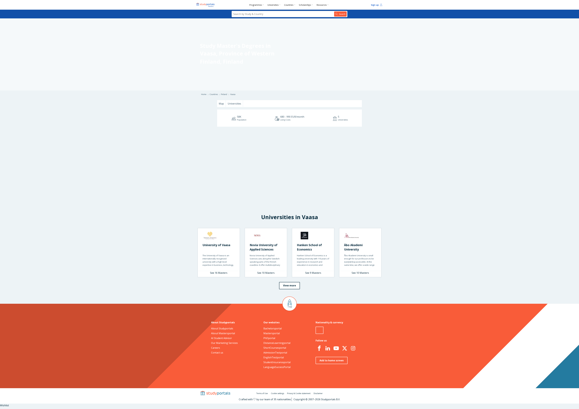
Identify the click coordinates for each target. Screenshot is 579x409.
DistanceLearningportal (276, 343)
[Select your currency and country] (319, 330)
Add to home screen (332, 360)
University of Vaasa (216, 245)
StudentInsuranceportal (277, 362)
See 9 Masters (313, 272)
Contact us (217, 352)
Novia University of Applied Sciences (263, 247)
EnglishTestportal (273, 357)
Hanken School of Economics (309, 247)
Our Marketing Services (224, 343)
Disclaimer (318, 393)
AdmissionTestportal (275, 352)
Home (203, 94)
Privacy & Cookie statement (298, 393)
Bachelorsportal (272, 328)
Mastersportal (271, 333)
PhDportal (269, 338)
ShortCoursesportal (274, 347)
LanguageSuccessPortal (277, 367)
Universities (273, 4)
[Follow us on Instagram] (353, 348)
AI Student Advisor (221, 338)
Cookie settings (277, 393)
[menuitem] (257, 5)
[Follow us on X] (344, 348)
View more (289, 285)
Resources (321, 4)
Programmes (255, 4)
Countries (288, 4)
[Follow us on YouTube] (336, 348)
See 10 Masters (266, 272)
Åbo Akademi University (353, 247)
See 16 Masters (218, 272)
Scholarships (305, 4)
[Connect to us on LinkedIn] (327, 348)
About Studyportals (222, 328)
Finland (233, 61)
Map (221, 103)
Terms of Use (262, 393)
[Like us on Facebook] (319, 348)
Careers (215, 347)
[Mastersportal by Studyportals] (205, 4)
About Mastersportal (223, 333)
